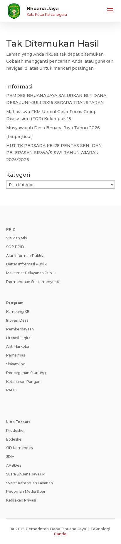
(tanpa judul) (19, 136)
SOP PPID (15, 247)
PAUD (11, 390)
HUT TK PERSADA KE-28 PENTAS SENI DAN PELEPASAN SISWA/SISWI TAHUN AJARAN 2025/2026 (54, 152)
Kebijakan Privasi (21, 500)
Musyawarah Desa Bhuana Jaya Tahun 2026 (53, 127)
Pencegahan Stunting (26, 373)
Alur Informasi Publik (24, 255)
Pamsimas (15, 355)
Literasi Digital (18, 338)
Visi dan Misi (17, 238)
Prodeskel (15, 430)
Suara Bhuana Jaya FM (26, 474)
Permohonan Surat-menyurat (32, 281)
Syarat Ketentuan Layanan (29, 483)
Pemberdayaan (20, 329)
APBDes (13, 465)
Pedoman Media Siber (26, 491)
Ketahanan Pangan (23, 381)
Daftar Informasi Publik (26, 264)
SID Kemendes (19, 448)
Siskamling (16, 364)
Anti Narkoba (17, 346)
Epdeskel (14, 439)
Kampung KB (18, 311)
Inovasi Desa (17, 320)
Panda (60, 533)
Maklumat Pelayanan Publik (31, 273)
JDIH (10, 456)
